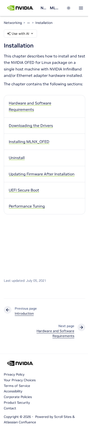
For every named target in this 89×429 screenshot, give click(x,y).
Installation (43, 23)
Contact (10, 408)
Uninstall (17, 157)
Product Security (17, 402)
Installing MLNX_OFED (29, 141)
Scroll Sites (62, 417)
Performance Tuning (27, 206)
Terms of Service (17, 386)
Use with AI (20, 33)
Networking (43, 7)
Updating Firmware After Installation (42, 174)
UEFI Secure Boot (24, 190)
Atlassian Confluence (20, 422)
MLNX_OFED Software (55, 7)
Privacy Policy (14, 374)
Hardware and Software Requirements (30, 106)
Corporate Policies (18, 397)
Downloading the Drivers (31, 125)
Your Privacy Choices (20, 380)
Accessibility (13, 391)
